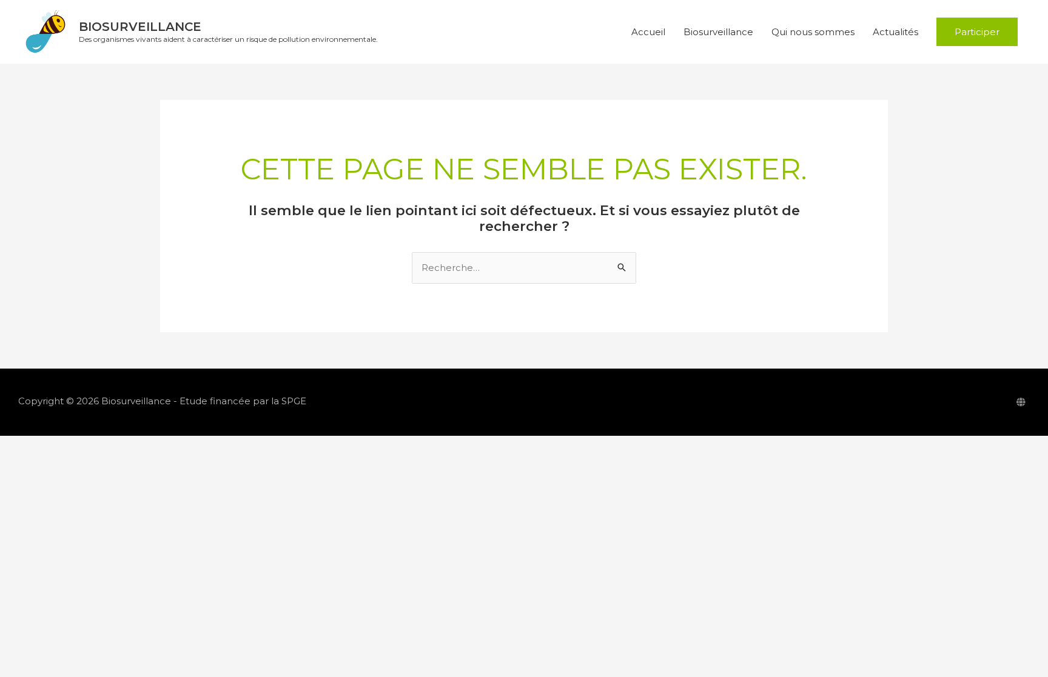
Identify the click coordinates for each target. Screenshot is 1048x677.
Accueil (648, 32)
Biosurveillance (140, 26)
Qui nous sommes (813, 32)
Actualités (895, 32)
